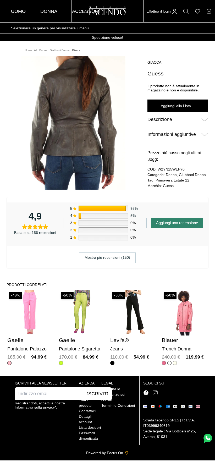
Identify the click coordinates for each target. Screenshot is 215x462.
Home (29, 50)
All (36, 50)
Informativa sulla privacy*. (36, 407)
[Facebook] (146, 392)
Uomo (18, 11)
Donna (48, 11)
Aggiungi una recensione (177, 223)
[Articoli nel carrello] (209, 11)
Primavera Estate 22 (172, 180)
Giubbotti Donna (60, 50)
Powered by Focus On (104, 453)
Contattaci (87, 411)
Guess (168, 186)
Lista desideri (90, 427)
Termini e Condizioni (118, 405)
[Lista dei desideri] (197, 11)
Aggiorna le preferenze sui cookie (113, 394)
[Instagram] (155, 392)
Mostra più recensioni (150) (107, 257)
